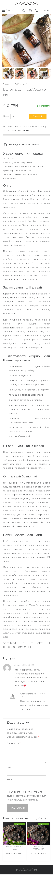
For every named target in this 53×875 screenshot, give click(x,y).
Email (11, 780)
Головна (7, 84)
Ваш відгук (13, 743)
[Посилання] (26, 3)
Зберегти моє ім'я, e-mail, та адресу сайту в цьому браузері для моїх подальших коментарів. (26, 796)
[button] (23, 10)
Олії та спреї (21, 84)
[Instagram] (30, 11)
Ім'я (9, 768)
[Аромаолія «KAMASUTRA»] (38, 833)
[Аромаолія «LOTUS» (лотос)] (14, 833)
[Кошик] (37, 10)
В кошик (37, 116)
